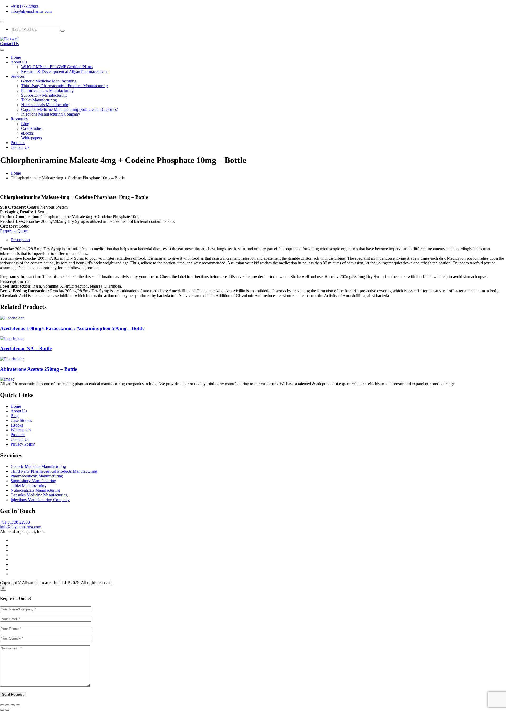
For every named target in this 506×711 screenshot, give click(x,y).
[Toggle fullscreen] (13, 705)
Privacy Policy (23, 444)
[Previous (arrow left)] (2, 710)
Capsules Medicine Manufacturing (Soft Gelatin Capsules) (69, 109)
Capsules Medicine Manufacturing (39, 495)
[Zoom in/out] (18, 705)
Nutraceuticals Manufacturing (45, 104)
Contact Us (9, 43)
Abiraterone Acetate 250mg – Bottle (38, 369)
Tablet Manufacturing (39, 100)
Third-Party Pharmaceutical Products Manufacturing (64, 85)
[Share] (7, 705)
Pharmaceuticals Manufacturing (47, 90)
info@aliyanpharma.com (31, 11)
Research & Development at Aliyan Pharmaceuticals (64, 71)
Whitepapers (31, 138)
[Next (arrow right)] (7, 710)
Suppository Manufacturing (44, 95)
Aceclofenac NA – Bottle (26, 348)
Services (18, 76)
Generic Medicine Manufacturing (48, 81)
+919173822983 (24, 6)
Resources (19, 119)
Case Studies (31, 128)
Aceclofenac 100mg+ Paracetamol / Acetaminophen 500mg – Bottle (72, 328)
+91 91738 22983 (15, 522)
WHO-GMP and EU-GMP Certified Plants (57, 67)
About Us (19, 62)
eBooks (27, 133)
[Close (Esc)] (2, 705)
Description (20, 240)
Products (18, 142)
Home (16, 57)
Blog (25, 123)
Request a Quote (14, 231)
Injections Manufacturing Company (50, 114)
